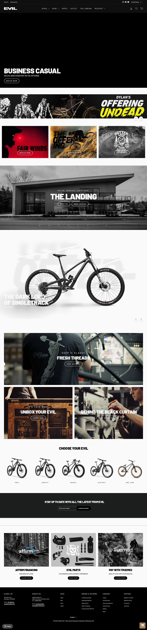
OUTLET (73, 8)
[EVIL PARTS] (73, 550)
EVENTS (6, 2)
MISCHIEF (99, 8)
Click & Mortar (106, 600)
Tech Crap (126, 606)
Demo (104, 611)
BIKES (45, 8)
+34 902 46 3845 (40, 604)
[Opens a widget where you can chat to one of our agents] (7, 626)
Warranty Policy (128, 600)
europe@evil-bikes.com (38, 605)
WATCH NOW (11, 81)
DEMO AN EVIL (14, 2)
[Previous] (136, 118)
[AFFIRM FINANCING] (26, 550)
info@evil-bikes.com (9, 604)
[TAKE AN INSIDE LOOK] (108, 413)
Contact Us (127, 603)
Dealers (105, 608)
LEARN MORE (26, 578)
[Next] (141, 118)
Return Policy (85, 603)
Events (104, 597)
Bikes (61, 597)
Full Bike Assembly (86, 597)
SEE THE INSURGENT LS (17, 312)
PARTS (65, 8)
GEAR (54, 8)
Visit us (64, 204)
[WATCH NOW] (25, 142)
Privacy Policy (106, 606)
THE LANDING (86, 8)
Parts (61, 603)
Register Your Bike (128, 597)
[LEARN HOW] (38, 413)
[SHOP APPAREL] (73, 359)
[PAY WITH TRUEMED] (120, 550)
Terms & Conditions (108, 603)
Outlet (62, 606)
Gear (61, 600)
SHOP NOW (73, 578)
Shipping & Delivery (87, 600)
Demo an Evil (80, 204)
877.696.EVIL (11, 602)
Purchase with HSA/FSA (88, 608)
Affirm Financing (86, 606)
